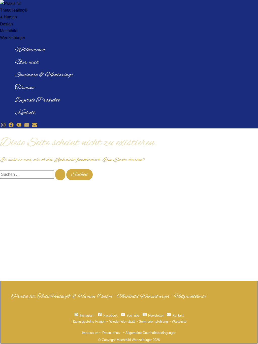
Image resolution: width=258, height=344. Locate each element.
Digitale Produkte (37, 100)
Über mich (27, 62)
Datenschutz (111, 333)
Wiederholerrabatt (122, 321)
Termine (25, 88)
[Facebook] (11, 126)
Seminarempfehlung (153, 321)
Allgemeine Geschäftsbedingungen (150, 333)
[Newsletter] (26, 126)
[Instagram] (3, 126)
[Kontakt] (34, 126)
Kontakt (25, 113)
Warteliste (179, 321)
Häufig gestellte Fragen (88, 321)
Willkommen (30, 50)
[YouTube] (19, 126)
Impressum (90, 333)
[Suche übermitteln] (60, 174)
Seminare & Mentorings (44, 75)
